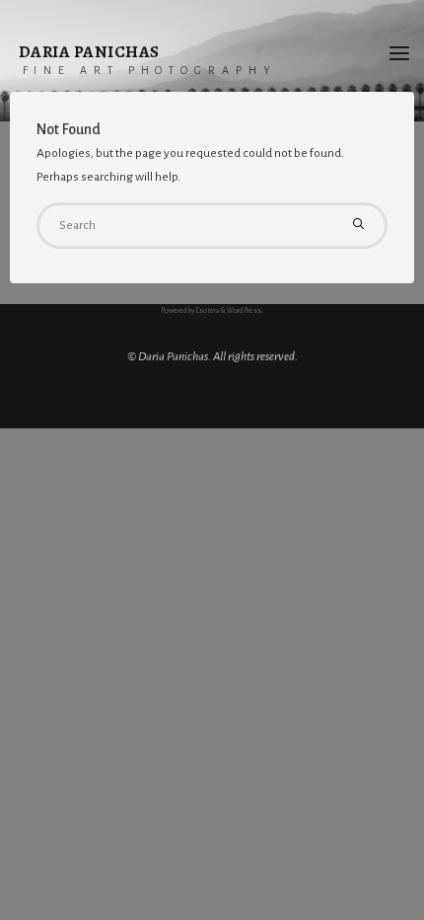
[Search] (357, 225)
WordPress (244, 311)
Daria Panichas (89, 51)
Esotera (207, 311)
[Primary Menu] (399, 54)
